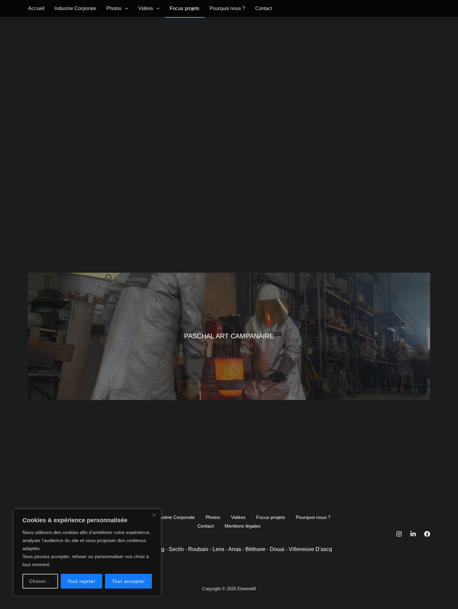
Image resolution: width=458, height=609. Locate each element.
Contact (263, 8)
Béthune (255, 549)
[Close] (154, 515)
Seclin (176, 549)
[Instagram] (399, 534)
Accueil (36, 8)
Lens (218, 549)
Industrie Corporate (75, 8)
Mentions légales (243, 526)
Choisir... (40, 581)
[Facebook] (427, 534)
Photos (114, 8)
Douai (277, 549)
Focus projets (184, 8)
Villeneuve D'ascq (310, 549)
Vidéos (145, 8)
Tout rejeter (81, 581)
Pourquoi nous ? (227, 8)
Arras (234, 549)
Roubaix (198, 549)
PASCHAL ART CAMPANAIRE (229, 336)
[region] (87, 552)
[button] (125, 8)
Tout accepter (128, 581)
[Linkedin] (413, 534)
